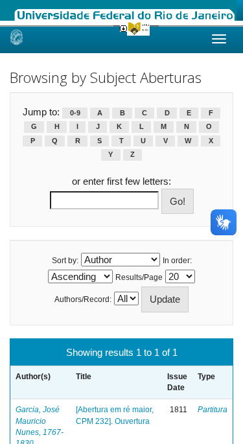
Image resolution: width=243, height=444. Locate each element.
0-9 (75, 113)
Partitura (212, 409)
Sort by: (65, 260)
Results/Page (139, 277)
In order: (177, 260)
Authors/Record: (82, 299)
